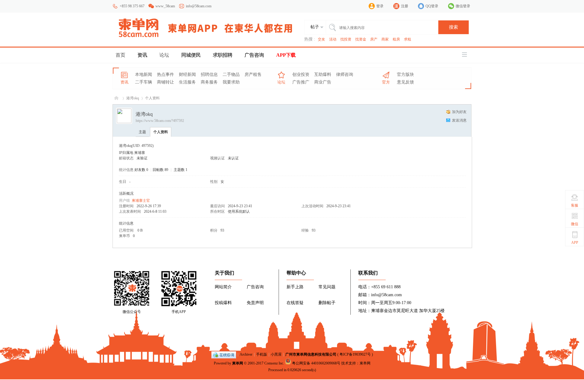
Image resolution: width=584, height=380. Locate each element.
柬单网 (237, 363)
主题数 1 (180, 170)
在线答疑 (295, 302)
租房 (396, 39)
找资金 (360, 39)
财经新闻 (187, 74)
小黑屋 (276, 354)
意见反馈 (405, 82)
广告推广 (300, 82)
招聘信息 (209, 74)
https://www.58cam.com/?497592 (160, 121)
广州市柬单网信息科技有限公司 (310, 354)
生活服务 (187, 82)
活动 (332, 39)
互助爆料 (322, 74)
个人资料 (160, 132)
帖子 (315, 27)
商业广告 (322, 82)
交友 (321, 39)
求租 (407, 39)
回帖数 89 (160, 170)
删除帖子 (326, 302)
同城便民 (191, 55)
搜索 (453, 27)
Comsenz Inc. (274, 363)
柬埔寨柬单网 (116, 98)
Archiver (246, 354)
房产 (373, 39)
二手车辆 (143, 82)
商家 (385, 39)
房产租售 (253, 74)
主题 (142, 132)
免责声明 (255, 302)
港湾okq (132, 98)
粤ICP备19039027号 (355, 354)
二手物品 (231, 74)
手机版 (261, 354)
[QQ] (223, 354)
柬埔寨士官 (141, 200)
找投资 (345, 39)
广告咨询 (254, 55)
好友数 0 (141, 170)
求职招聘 (222, 55)
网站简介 (223, 287)
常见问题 (326, 287)
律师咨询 (344, 74)
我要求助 (231, 82)
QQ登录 (432, 6)
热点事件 (165, 74)
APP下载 (286, 55)
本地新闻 (143, 74)
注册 (404, 6)
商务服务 (209, 82)
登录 (380, 6)
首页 (120, 55)
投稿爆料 (223, 302)
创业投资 (300, 74)
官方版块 (405, 74)
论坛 (164, 55)
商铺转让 (165, 82)
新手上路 (295, 287)
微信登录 (463, 6)
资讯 (142, 55)
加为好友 (459, 112)
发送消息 (459, 120)
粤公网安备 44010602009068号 (316, 363)
